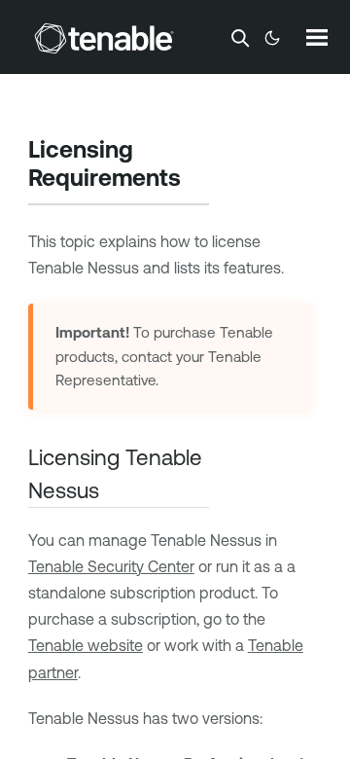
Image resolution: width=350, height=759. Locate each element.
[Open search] (240, 38)
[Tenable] (104, 37)
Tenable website (85, 645)
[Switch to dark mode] (272, 38)
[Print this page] (197, 180)
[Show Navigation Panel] (317, 37)
